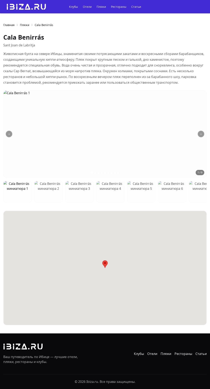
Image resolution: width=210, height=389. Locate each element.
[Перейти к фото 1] (92, 173)
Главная (9, 25)
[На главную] (26, 6)
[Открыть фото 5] (141, 192)
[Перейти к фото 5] (105, 172)
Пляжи (101, 7)
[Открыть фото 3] (79, 192)
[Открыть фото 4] (110, 192)
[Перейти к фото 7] (111, 172)
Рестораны (118, 7)
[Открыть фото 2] (48, 192)
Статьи (136, 7)
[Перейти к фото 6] (108, 172)
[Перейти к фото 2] (95, 172)
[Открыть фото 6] (172, 192)
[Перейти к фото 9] (118, 172)
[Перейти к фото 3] (98, 172)
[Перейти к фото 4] (102, 172)
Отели (87, 7)
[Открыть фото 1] (17, 192)
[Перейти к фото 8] (115, 172)
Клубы (73, 7)
